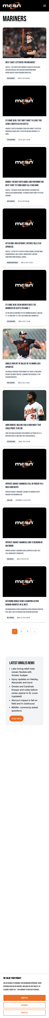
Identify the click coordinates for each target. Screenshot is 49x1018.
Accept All (24, 998)
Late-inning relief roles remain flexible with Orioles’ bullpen (23, 672)
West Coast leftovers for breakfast (20, 62)
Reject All (24, 1012)
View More (16, 718)
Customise (24, 1005)
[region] (24, 996)
